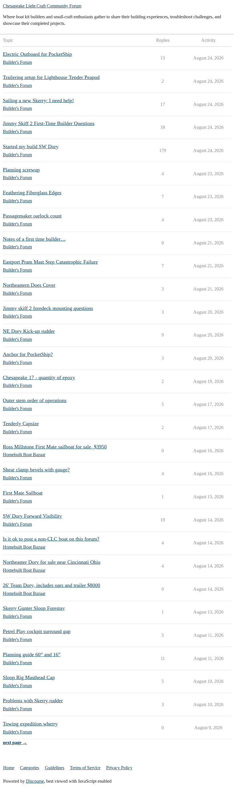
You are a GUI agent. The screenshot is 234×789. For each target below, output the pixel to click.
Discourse (35, 781)
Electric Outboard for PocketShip (37, 54)
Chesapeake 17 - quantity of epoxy (39, 377)
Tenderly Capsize (21, 423)
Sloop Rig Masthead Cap (29, 677)
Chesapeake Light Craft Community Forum (42, 5)
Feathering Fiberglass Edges (32, 192)
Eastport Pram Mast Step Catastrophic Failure (50, 262)
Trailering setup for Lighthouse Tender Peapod (51, 77)
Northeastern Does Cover (29, 285)
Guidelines (54, 767)
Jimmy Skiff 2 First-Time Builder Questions (48, 123)
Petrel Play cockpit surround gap (36, 631)
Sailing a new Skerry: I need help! (38, 100)
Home (8, 767)
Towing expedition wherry (30, 724)
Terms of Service (85, 767)
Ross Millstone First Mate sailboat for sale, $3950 (55, 447)
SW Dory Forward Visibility (32, 516)
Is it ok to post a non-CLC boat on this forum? (51, 539)
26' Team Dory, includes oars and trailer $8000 (51, 585)
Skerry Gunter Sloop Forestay (34, 608)
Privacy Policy (119, 767)
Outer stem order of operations (34, 400)
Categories (29, 767)
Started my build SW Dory (30, 146)
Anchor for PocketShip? (28, 354)
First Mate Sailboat (23, 493)
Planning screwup (21, 170)
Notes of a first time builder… (34, 239)
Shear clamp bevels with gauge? (36, 469)
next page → (15, 742)
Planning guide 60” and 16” (31, 654)
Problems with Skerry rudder (33, 700)
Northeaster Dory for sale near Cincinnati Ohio (51, 562)
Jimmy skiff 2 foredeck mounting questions (48, 308)
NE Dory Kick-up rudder (29, 331)
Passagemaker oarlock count (32, 216)
